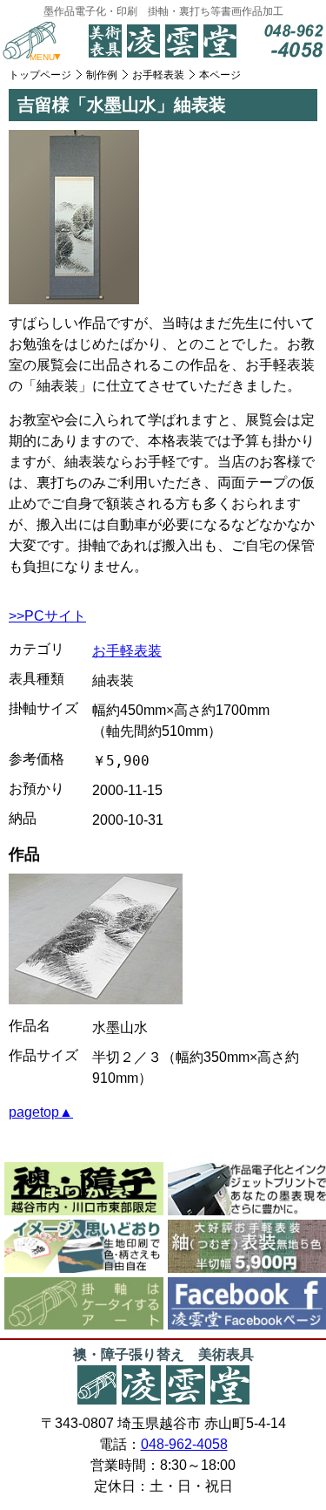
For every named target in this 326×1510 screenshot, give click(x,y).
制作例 (101, 75)
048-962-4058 (184, 1444)
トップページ (40, 75)
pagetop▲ (41, 1112)
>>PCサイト (47, 616)
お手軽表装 (158, 75)
